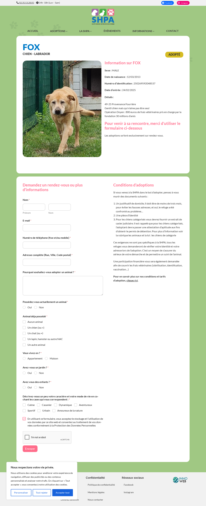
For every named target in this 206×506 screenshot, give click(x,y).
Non (41, 307)
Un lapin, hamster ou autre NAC (45, 338)
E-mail (27, 220)
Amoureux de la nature (70, 410)
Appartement (35, 358)
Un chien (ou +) (36, 327)
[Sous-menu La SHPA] (91, 31)
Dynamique (65, 404)
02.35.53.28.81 (26, 2)
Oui (30, 307)
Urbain (46, 410)
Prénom (27, 212)
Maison (54, 358)
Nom (50, 212)
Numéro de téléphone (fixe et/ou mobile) (47, 237)
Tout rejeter (42, 492)
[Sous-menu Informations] (153, 31)
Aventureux (85, 404)
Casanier (47, 404)
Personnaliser (21, 492)
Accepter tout (63, 492)
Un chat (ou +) (35, 333)
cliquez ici (132, 280)
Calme (31, 404)
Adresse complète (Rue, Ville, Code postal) (47, 254)
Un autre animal (36, 344)
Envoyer (30, 448)
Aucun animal (35, 321)
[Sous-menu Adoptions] (67, 31)
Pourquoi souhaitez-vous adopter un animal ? (49, 272)
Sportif (31, 410)
